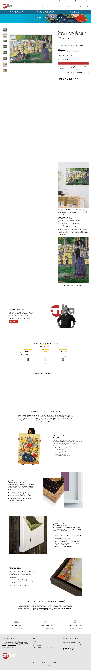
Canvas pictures (29, 6)
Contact (49, 641)
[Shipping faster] (16, 622)
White (81, 45)
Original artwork (18, 643)
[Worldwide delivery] (75, 622)
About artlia (13, 1)
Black (71, 45)
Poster (20, 6)
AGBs (48, 643)
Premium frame (62, 43)
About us (49, 639)
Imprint (48, 645)
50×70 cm (77, 52)
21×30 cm (61, 52)
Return (34, 643)
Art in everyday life (58, 6)
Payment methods (37, 647)
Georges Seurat (62, 30)
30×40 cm (69, 52)
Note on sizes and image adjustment (73, 72)
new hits (48, 6)
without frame (63, 45)
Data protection (51, 647)
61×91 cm (61, 55)
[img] (45, 345)
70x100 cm (69, 55)
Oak (76, 45)
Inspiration (69, 6)
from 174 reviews (45, 346)
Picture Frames (40, 6)
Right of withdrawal (37, 645)
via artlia (13, 321)
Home (59, 28)
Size (59, 49)
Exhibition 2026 (6, 1)
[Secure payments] (45, 622)
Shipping (60, 38)
